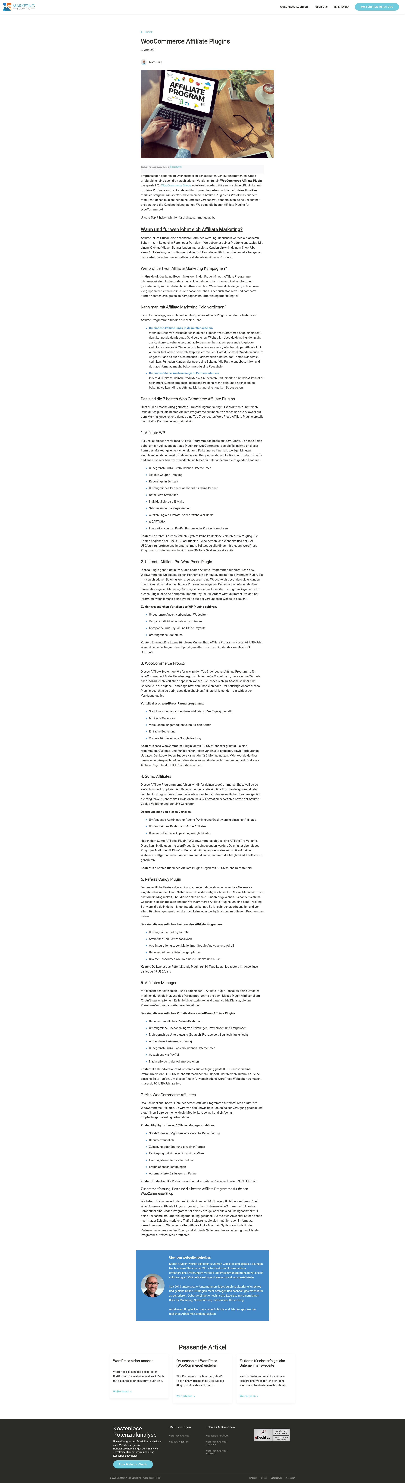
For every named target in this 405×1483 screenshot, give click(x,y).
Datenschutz (276, 1478)
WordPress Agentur (294, 7)
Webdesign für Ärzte (217, 1435)
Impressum (290, 1478)
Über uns (321, 7)
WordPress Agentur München (216, 1443)
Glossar (264, 1478)
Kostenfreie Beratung (377, 7)
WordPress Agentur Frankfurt (216, 1452)
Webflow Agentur (178, 1441)
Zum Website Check (133, 1464)
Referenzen (341, 7)
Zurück (149, 32)
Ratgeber (253, 1478)
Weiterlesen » (122, 1391)
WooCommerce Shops (176, 185)
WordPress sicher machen (133, 1361)
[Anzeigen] (176, 166)
